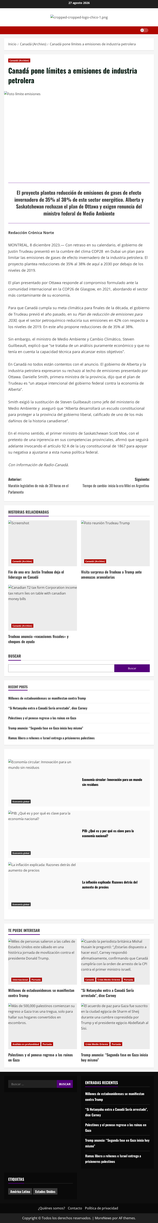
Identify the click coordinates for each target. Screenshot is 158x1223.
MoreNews (103, 1218)
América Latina (20, 1191)
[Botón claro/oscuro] (144, 30)
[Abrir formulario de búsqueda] (152, 30)
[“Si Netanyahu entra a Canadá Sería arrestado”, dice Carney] (115, 962)
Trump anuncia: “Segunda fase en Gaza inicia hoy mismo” (45, 728)
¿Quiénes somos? (51, 1208)
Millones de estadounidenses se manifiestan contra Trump (47, 698)
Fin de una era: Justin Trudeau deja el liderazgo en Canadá (36, 574)
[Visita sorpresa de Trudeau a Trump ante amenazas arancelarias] (115, 543)
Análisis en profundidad (26, 1044)
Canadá (89, 979)
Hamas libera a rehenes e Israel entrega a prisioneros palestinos (51, 737)
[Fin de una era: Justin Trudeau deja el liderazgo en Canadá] (42, 543)
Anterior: (38, 485)
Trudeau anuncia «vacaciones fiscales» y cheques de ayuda (38, 639)
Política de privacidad (101, 1208)
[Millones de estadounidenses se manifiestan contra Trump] (42, 962)
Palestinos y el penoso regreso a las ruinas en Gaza (42, 717)
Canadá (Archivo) (19, 60)
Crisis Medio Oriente (109, 979)
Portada (36, 979)
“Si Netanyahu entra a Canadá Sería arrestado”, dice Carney (47, 708)
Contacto (75, 1208)
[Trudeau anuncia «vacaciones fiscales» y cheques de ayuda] (42, 608)
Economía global (21, 801)
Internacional (20, 979)
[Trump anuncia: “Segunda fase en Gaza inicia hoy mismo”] (115, 1026)
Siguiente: (116, 482)
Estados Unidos (45, 1191)
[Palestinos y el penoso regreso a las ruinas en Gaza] (42, 1026)
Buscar (14, 656)
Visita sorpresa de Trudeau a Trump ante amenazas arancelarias (111, 574)
